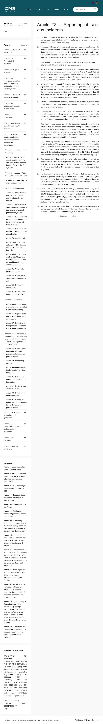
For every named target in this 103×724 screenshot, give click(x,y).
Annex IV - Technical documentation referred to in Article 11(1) (14, 497)
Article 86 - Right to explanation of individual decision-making (16, 316)
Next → (75, 216)
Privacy (87, 720)
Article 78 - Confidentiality (16, 238)
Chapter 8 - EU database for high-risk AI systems (12, 126)
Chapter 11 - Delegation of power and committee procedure (12, 428)
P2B (66, 9)
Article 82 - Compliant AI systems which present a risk (16, 278)
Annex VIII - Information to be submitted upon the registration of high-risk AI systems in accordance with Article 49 (15, 540)
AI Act (28, 9)
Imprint (95, 720)
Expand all (24, 45)
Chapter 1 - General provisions (12, 51)
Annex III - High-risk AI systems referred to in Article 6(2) (15, 488)
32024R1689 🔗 (10, 706)
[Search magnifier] (95, 9)
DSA (47, 9)
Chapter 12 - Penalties (9, 439)
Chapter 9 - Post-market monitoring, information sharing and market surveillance (11, 140)
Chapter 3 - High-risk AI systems (12, 71)
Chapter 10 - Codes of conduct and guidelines (11, 415)
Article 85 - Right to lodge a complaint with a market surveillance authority (16, 306)
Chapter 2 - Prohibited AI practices (9, 61)
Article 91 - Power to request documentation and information (16, 379)
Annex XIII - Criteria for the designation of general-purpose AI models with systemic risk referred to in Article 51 (15, 632)
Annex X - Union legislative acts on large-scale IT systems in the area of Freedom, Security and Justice (14, 575)
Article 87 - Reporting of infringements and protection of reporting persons (16, 325)
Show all (24, 23)
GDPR (56, 9)
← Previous (62, 216)
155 (5, 31)
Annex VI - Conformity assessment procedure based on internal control (15, 513)
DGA (38, 9)
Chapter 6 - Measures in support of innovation (12, 106)
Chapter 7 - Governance (9, 116)
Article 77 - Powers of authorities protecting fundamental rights (16, 231)
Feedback (79, 720)
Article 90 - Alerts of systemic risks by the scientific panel (15, 370)
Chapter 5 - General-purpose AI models (12, 96)
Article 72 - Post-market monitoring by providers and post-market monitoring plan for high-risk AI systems (16, 162)
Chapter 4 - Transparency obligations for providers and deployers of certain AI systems (12, 83)
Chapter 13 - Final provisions (11, 447)
